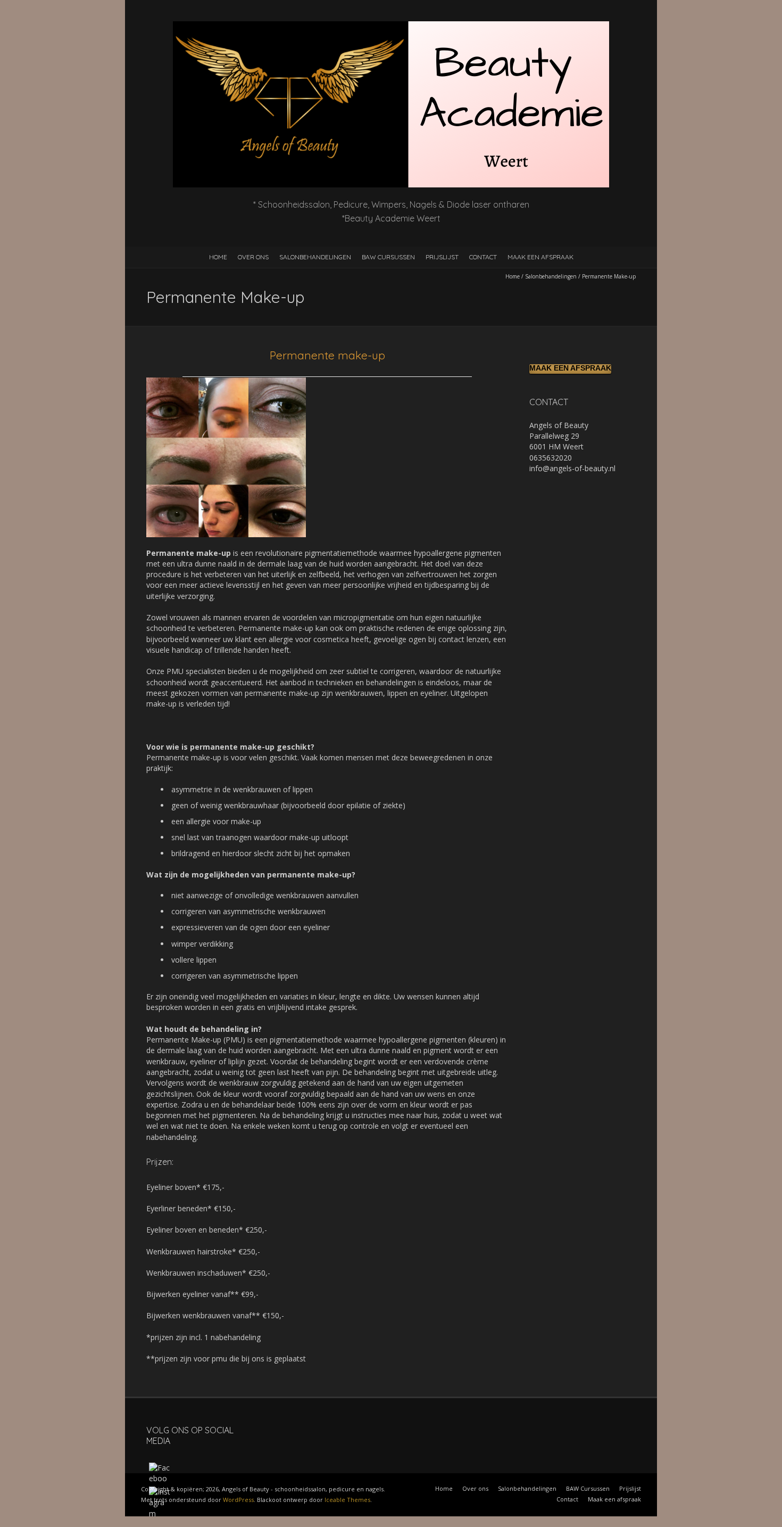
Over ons (253, 257)
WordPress (238, 1500)
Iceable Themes (347, 1500)
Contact (483, 257)
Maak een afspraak (540, 257)
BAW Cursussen (388, 257)
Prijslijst (442, 257)
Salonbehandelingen (315, 257)
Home (218, 257)
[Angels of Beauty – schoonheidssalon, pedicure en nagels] (391, 26)
